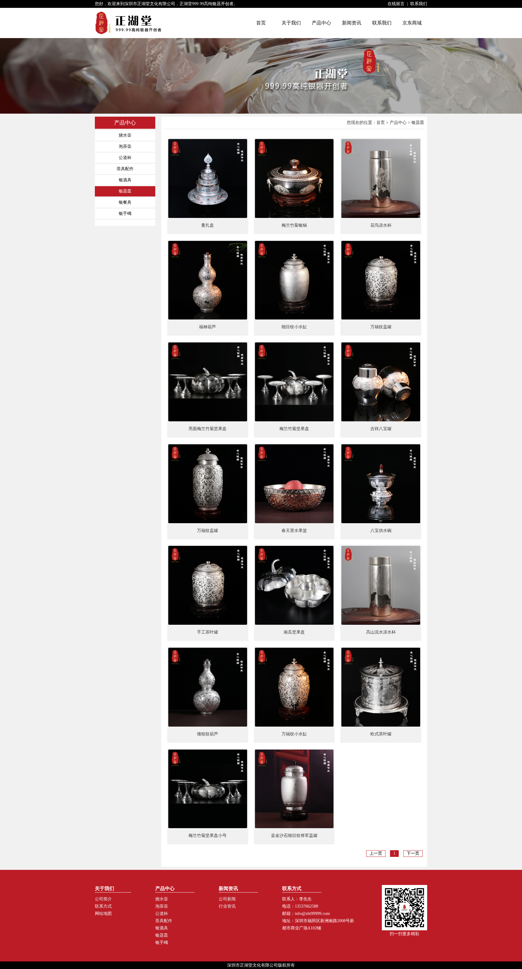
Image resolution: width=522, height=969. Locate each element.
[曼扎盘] (207, 178)
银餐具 (125, 202)
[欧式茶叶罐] (380, 687)
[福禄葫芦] (207, 280)
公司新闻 (227, 899)
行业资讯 (227, 906)
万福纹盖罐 (381, 327)
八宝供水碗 (381, 530)
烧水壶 (125, 135)
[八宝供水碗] (380, 483)
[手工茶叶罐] (207, 585)
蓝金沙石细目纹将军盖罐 (294, 835)
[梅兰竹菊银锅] (294, 178)
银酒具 (125, 180)
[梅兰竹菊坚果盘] (294, 381)
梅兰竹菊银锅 (294, 225)
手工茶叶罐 (207, 632)
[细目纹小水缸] (294, 280)
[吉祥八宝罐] (380, 381)
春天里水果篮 (294, 530)
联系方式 (103, 906)
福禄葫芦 (207, 327)
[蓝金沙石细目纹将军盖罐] (294, 789)
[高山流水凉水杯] (380, 585)
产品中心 (398, 122)
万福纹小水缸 (294, 734)
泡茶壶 (125, 146)
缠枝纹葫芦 (207, 734)
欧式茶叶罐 (381, 734)
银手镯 (125, 213)
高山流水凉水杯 (381, 632)
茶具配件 (125, 169)
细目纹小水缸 (294, 327)
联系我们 (418, 4)
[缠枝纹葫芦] (207, 687)
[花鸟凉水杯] (380, 178)
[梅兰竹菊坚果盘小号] (207, 789)
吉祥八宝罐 (381, 428)
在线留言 (396, 4)
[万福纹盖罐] (380, 280)
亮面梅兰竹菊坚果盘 (207, 428)
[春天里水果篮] (294, 483)
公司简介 (103, 899)
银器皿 (125, 191)
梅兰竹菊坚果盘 (294, 428)
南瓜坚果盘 (294, 632)
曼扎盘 (207, 225)
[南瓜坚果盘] (294, 585)
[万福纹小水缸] (294, 687)
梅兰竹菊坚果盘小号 (207, 835)
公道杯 (125, 157)
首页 (380, 122)
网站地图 (103, 913)
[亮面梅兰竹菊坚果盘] (207, 381)
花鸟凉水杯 (381, 225)
